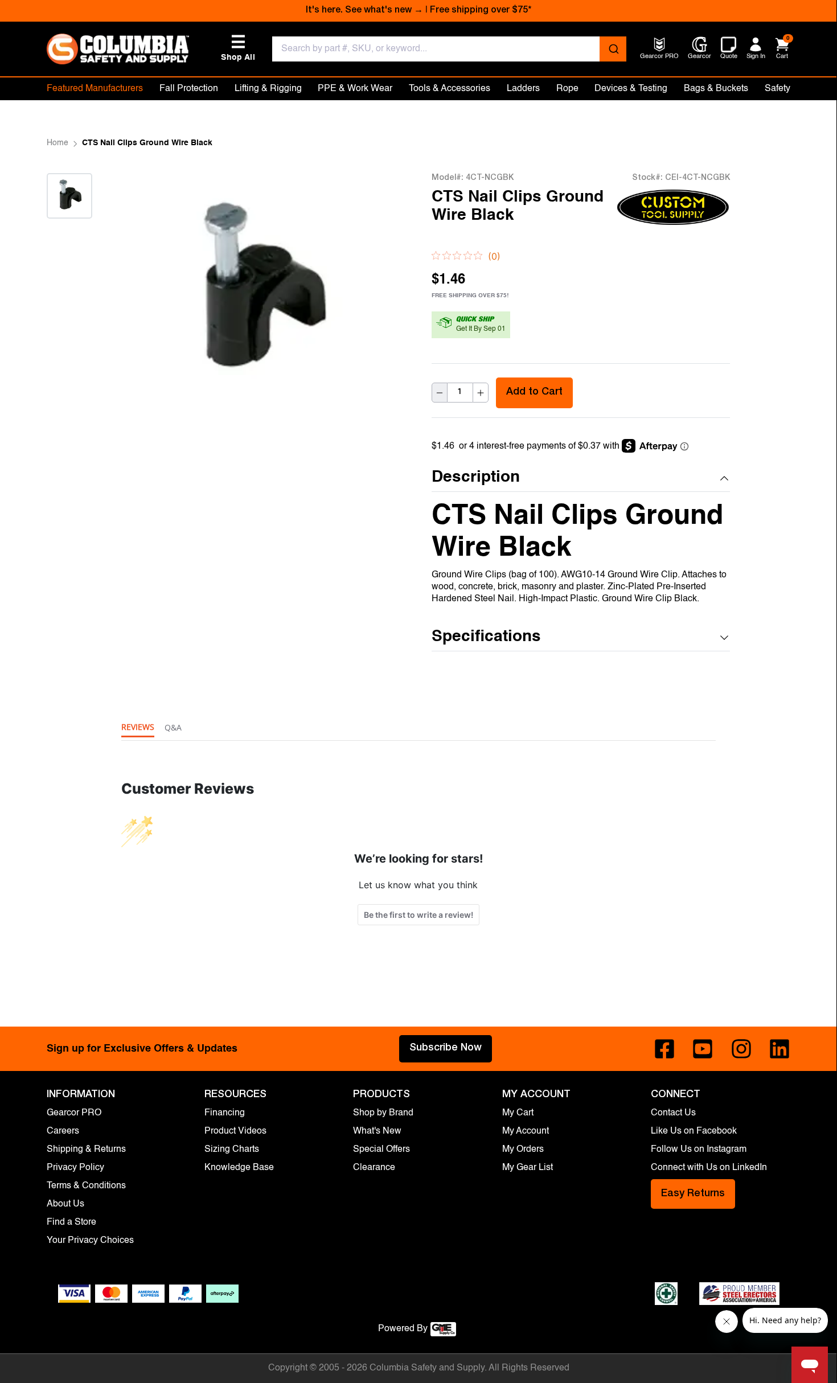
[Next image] (69, 232)
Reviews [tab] (137, 726)
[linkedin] (779, 1049)
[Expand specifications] (724, 637)
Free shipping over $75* (480, 10)
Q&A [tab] (173, 727)
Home (57, 143)
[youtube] (702, 1049)
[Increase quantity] (481, 393)
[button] (581, 478)
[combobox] (449, 48)
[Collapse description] (724, 478)
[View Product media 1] (69, 196)
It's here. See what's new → (364, 10)
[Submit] (613, 48)
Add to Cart (534, 393)
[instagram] (741, 1049)
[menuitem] (659, 57)
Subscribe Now (445, 1048)
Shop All (238, 48)
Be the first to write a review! (418, 915)
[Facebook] (664, 1049)
